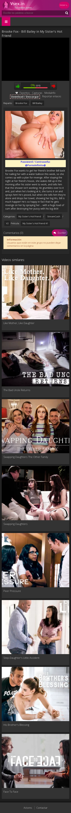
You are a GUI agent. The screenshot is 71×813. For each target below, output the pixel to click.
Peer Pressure (12, 591)
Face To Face (10, 791)
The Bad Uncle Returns (16, 390)
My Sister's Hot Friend (29, 216)
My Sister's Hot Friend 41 (35, 223)
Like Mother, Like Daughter (18, 323)
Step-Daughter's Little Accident (21, 657)
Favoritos (25, 92)
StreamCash (53, 216)
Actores (28, 807)
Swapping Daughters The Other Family (25, 457)
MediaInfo (49, 92)
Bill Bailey (37, 103)
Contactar (41, 807)
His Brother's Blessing (16, 724)
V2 (7, 223)
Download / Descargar (25, 96)
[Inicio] (22, 5)
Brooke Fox (21, 103)
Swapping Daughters (15, 524)
